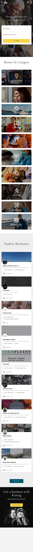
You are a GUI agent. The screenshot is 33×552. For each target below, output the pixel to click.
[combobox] (16, 29)
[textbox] (16, 29)
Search (17, 40)
